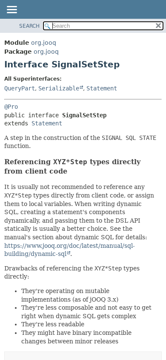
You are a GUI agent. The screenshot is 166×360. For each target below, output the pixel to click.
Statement (101, 88)
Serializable (58, 88)
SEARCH (29, 26)
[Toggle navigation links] (11, 10)
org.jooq (43, 42)
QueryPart (19, 88)
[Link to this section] (73, 171)
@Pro (11, 106)
